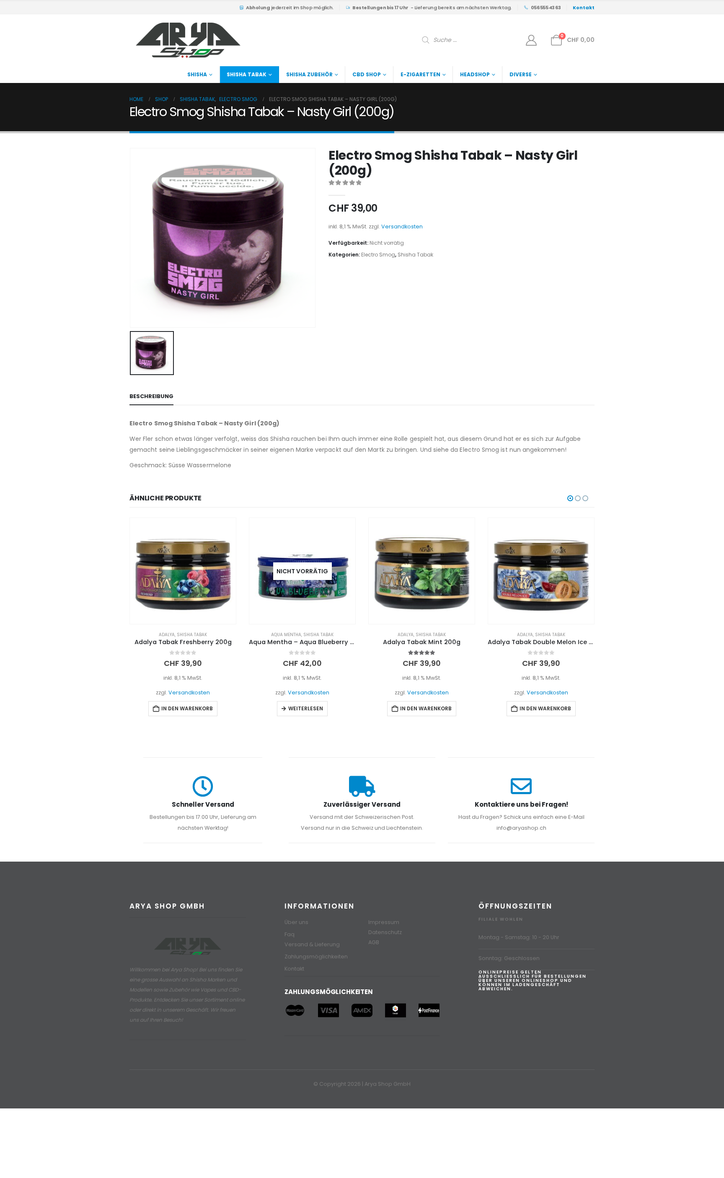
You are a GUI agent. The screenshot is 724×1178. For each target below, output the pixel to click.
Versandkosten (402, 226)
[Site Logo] (188, 40)
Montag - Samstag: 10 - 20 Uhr (518, 937)
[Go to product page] (302, 571)
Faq (289, 934)
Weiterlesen (186, 708)
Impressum (383, 922)
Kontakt (294, 968)
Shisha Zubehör (309, 74)
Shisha (197, 74)
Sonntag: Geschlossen (509, 958)
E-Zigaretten (420, 74)
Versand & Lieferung (312, 944)
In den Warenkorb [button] (306, 708)
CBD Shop (366, 74)
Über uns (296, 922)
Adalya (286, 635)
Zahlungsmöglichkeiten (316, 956)
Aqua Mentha (167, 635)
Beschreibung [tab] (151, 396)
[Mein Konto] (531, 40)
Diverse (520, 74)
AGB (373, 942)
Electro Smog (378, 254)
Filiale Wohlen (500, 919)
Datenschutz (385, 932)
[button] (570, 498)
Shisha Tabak (246, 74)
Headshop (475, 74)
